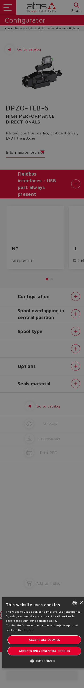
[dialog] (42, 344)
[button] (44, 660)
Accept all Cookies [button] (44, 639)
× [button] (81, 603)
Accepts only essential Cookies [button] (44, 651)
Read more (26, 630)
